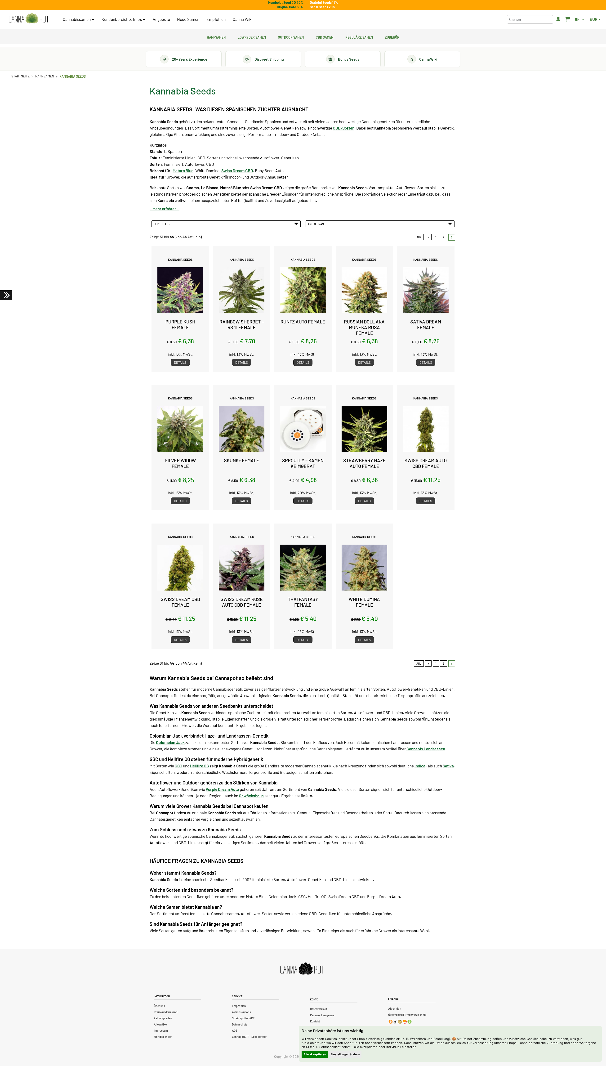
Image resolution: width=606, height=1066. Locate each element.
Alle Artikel (160, 1024)
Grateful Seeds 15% (324, 2)
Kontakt (315, 1021)
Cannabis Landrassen (425, 748)
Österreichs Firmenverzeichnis (407, 1014)
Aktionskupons (241, 1012)
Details (180, 362)
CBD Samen (324, 37)
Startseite (20, 76)
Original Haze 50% (290, 7)
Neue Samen (188, 19)
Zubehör (392, 37)
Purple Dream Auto (222, 789)
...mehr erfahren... (164, 208)
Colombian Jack (170, 742)
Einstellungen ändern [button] (345, 1054)
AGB (234, 1030)
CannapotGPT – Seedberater (249, 1036)
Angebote (161, 19)
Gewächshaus (251, 795)
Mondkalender (163, 1036)
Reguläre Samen (359, 37)
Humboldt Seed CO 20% (285, 2)
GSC (178, 765)
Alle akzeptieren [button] (314, 1054)
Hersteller (162, 223)
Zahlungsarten (163, 1018)
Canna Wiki (242, 19)
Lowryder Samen (252, 37)
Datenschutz (239, 1024)
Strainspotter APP (243, 1018)
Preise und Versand (166, 1012)
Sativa (448, 765)
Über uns (159, 1005)
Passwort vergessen (322, 1015)
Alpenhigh (394, 1008)
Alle (418, 237)
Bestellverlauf (318, 1009)
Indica (419, 765)
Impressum (161, 1030)
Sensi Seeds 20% (322, 7)
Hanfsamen (216, 37)
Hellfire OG (199, 765)
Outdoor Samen (291, 37)
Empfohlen (216, 19)
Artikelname (317, 223)
